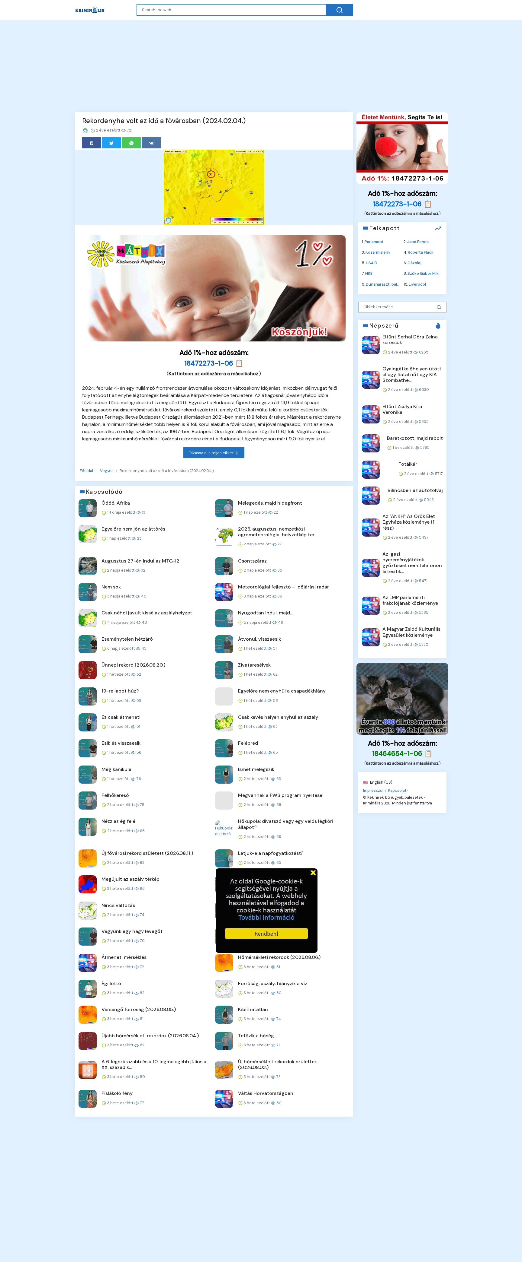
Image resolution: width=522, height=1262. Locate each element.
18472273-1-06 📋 (214, 363)
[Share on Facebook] (91, 142)
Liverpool (417, 284)
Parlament (374, 241)
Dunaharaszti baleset (386, 284)
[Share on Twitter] (111, 142)
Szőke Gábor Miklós (426, 273)
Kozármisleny (378, 252)
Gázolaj (414, 262)
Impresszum (374, 790)
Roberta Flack (420, 252)
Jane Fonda (418, 241)
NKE (368, 273)
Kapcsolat (397, 790)
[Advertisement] (261, 65)
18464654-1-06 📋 (402, 753)
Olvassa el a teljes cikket (211, 452)
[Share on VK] (151, 142)
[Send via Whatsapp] (131, 142)
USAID (371, 262)
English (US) (380, 782)
